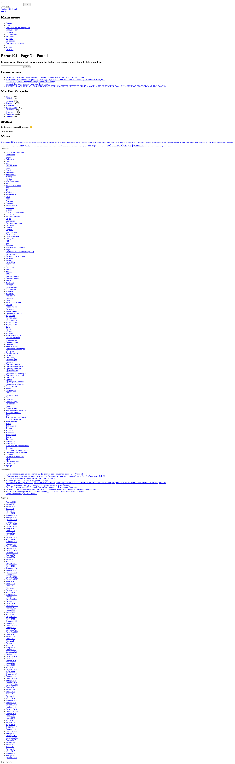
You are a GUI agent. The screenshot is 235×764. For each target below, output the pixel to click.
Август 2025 (11, 528)
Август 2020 (11, 661)
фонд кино (147, 146)
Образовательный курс (15, 349)
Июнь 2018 (10, 718)
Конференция (11, 289)
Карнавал (10, 267)
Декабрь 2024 (11, 546)
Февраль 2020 (11, 674)
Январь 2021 (11, 650)
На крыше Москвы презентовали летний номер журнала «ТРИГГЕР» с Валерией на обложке (45, 491)
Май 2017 (10, 747)
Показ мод (10, 357)
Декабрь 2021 (11, 625)
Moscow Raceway (23, 142)
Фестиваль (10, 103)
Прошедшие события (15, 382)
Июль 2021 (10, 636)
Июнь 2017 (10, 744)
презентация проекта (81, 146)
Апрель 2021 (11, 643)
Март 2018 (10, 725)
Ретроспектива (12, 395)
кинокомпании (203, 142)
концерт (212, 142)
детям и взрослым (167, 142)
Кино (8, 274)
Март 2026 (10, 513)
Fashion (9, 163)
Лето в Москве (12, 307)
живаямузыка (184, 142)
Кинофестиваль (12, 278)
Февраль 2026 (11, 515)
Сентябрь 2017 (12, 738)
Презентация (11, 360)
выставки (154, 142)
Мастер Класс (11, 318)
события (124, 145)
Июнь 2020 (10, 665)
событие (112, 145)
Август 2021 (11, 634)
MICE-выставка (12, 181)
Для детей (10, 238)
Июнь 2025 (10, 533)
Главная (9, 23)
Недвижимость (12, 340)
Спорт (8, 406)
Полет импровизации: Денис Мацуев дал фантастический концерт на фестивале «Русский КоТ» (46, 77)
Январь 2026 (11, 517)
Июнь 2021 (10, 639)
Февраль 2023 (11, 595)
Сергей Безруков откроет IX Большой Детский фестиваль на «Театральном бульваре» (41, 487)
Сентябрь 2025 (12, 526)
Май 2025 (10, 535)
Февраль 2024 (11, 568)
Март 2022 (10, 619)
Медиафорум (11, 320)
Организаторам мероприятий (18, 28)
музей (19, 146)
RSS (10, 9)
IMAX (8, 170)
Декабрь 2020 (11, 652)
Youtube (4, 9)
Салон (8, 397)
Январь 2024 (11, 570)
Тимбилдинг (11, 426)
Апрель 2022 (11, 617)
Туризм (9, 47)
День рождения (12, 236)
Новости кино (12, 342)
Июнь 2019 (10, 692)
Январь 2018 (11, 729)
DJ (16, 142)
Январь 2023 (11, 597)
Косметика (10, 296)
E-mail (14, 9)
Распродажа (11, 391)
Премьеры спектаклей (15, 375)
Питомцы (10, 355)
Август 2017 (11, 740)
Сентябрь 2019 (12, 685)
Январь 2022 (11, 623)
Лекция (9, 305)
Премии (9, 362)
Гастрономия (11, 232)
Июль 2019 (10, 689)
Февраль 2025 (11, 542)
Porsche (31, 142)
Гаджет (9, 227)
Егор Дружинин (50, 142)
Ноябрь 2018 (11, 707)
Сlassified (9, 50)
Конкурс (9, 285)
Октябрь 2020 (11, 656)
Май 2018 (10, 720)
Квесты (9, 272)
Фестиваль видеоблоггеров (17, 446)
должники (176, 142)
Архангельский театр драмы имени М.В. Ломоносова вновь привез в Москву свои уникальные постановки (51, 489)
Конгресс (10, 283)
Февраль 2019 (11, 700)
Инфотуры (10, 263)
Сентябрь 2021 (12, 632)
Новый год (10, 344)
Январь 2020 (11, 676)
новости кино (53, 146)
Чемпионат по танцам (15, 457)
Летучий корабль (70, 142)
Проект (9, 116)
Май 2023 (10, 588)
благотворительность (136, 142)
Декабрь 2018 (11, 705)
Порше (113, 142)
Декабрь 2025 (11, 520)
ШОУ (8, 459)
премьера (92, 145)
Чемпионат (10, 454)
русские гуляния (101, 146)
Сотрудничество (13, 30)
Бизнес (9, 210)
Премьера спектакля (14, 366)
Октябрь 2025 (11, 524)
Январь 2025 (11, 544)
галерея (159, 142)
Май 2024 (10, 561)
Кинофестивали (12, 276)
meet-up (9, 177)
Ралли (8, 388)
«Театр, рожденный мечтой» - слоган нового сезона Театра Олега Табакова (37, 485)
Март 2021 (10, 645)
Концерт (9, 101)
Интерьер (10, 258)
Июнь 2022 (10, 612)
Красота (9, 298)
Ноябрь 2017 (11, 733)
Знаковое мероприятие (15, 247)
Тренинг (9, 430)
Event (8, 97)
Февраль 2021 (11, 647)
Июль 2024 (10, 557)
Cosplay (9, 157)
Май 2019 (10, 694)
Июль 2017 (10, 742)
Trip (7, 188)
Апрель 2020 (11, 669)
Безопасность (11, 205)
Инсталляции (11, 254)
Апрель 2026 (11, 511)
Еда (7, 243)
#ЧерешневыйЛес (8, 142)
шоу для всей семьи (165, 146)
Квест (8, 269)
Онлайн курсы (12, 353)
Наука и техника (13, 338)
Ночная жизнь (12, 346)
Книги (8, 280)
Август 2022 (11, 608)
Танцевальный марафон (16, 410)
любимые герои (5, 146)
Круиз (63, 142)
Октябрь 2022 (11, 603)
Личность (10, 309)
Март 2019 (10, 698)
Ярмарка (9, 465)
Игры (8, 249)
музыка (25, 145)
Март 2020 (10, 672)
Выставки (10, 36)
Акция (8, 199)
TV (7, 190)
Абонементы (11, 194)
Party (8, 183)
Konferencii (10, 172)
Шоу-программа (12, 461)
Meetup (9, 179)
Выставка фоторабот (14, 223)
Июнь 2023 (10, 586)
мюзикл (34, 146)
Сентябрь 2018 (12, 711)
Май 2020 (10, 667)
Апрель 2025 (11, 537)
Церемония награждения (16, 452)
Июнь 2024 (10, 559)
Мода (8, 327)
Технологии (16, 419)
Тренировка (11, 435)
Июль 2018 (10, 716)
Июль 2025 (10, 531)
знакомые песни (193, 142)
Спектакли (10, 41)
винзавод (148, 142)
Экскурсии (10, 463)
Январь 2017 (11, 755)
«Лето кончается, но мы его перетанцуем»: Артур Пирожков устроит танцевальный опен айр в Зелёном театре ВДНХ (55, 79)
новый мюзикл (63, 146)
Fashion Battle (11, 166)
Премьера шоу (12, 371)
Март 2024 (10, 566)
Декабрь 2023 (11, 572)
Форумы (9, 39)
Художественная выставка (17, 450)
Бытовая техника (13, 216)
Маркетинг (10, 316)
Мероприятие (11, 108)
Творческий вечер (13, 413)
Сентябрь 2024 (12, 553)
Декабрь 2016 (11, 758)
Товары (9, 428)
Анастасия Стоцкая (39, 142)
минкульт (13, 146)
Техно (8, 424)
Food (8, 45)
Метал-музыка (93, 142)
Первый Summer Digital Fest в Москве (21, 494)
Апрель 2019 (11, 696)
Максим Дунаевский (82, 142)
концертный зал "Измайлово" (225, 142)
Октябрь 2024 (11, 550)
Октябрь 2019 (11, 683)
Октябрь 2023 (11, 577)
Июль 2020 (10, 663)
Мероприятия (11, 324)
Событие (9, 99)
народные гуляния (42, 146)
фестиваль (138, 145)
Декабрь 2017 (11, 731)
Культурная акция (13, 302)
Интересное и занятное (15, 256)
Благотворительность (15, 212)
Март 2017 (10, 751)
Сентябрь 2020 (12, 658)
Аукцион (9, 203)
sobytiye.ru (5, 11)
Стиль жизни (11, 408)
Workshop (10, 192)
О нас (8, 25)
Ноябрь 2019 (11, 681)
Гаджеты (9, 230)
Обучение (107, 142)
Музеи (8, 329)
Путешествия (11, 386)
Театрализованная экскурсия (18, 417)
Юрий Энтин (124, 142)
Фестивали (10, 112)
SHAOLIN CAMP (13, 186)
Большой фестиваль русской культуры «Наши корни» (28, 84)
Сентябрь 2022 (12, 606)
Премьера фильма (13, 368)
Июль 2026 (10, 504)
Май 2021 (10, 641)
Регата (8, 393)
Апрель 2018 (11, 722)
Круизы (9, 300)
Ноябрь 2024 (11, 548)
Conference (10, 155)
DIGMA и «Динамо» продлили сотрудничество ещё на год (30, 82)
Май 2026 (10, 509)
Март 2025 (10, 539)
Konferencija (11, 175)
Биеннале (10, 208)
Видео (8, 219)
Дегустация (11, 234)
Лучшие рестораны (14, 313)
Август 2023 (11, 581)
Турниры (9, 439)
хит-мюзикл (155, 146)
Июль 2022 (10, 610)
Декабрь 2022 (11, 599)
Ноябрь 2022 (11, 601)
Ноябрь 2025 (11, 522)
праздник (71, 146)
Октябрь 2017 (11, 736)
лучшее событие (12, 311)
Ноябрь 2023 (11, 575)
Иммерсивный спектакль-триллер (20, 252)
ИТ (7, 265)
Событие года (12, 402)
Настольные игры (13, 335)
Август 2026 (11, 502)
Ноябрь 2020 (11, 654)
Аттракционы (11, 201)
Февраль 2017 (11, 753)
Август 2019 (11, 687)
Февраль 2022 (11, 621)
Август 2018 (11, 714)
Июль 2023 (10, 584)
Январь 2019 (11, 703)
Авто (8, 197)
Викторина (10, 221)
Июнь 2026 (10, 506)
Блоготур (10, 214)
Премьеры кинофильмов (16, 43)
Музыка (9, 331)
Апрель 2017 (11, 749)
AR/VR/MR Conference (15, 152)
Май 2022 (10, 614)
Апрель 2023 (11, 590)
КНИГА (58, 142)
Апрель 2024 (11, 564)
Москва (101, 142)
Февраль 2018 (11, 727)
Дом (7, 241)
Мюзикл (9, 333)
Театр (8, 415)
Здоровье (9, 245)
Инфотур (9, 260)
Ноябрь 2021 (11, 628)
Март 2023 (10, 592)
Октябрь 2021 (11, 630)
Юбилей (117, 142)
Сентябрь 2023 (12, 579)
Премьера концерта (14, 364)
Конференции (12, 34)
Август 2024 (11, 555)
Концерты (10, 32)
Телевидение (11, 421)
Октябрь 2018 (11, 709)
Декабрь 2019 (11, 678)
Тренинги (10, 432)
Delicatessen (11, 159)
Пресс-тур (10, 377)
